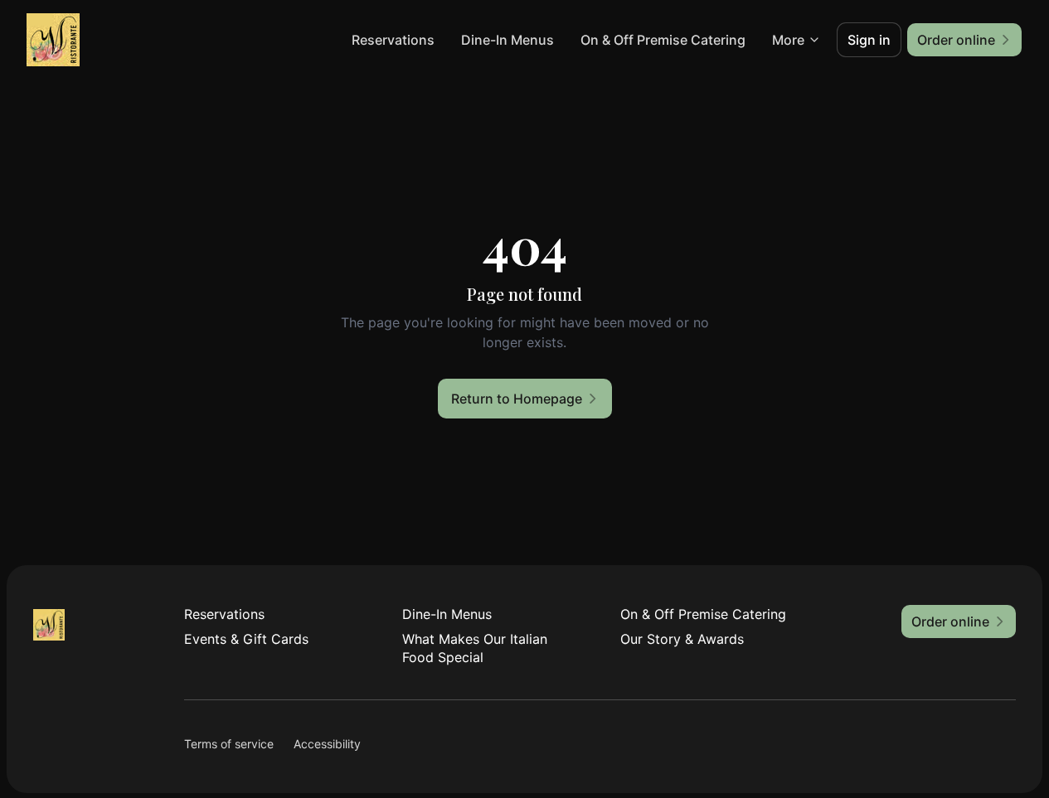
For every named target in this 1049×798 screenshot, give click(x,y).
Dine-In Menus (507, 39)
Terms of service (229, 744)
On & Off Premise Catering (662, 39)
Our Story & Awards (682, 639)
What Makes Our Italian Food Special (474, 648)
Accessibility (327, 744)
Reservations (393, 39)
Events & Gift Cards (246, 639)
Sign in (869, 39)
